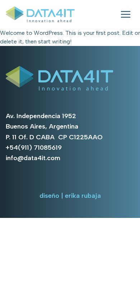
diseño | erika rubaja (70, 196)
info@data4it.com (33, 158)
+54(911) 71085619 (34, 148)
